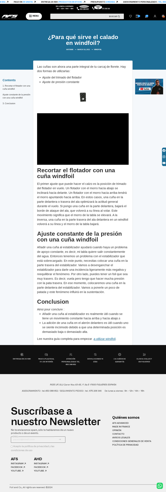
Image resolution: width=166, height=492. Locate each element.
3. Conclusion (9, 103)
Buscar (113, 17)
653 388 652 (52, 391)
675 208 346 (95, 391)
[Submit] (59, 439)
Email (15, 437)
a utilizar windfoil (105, 338)
